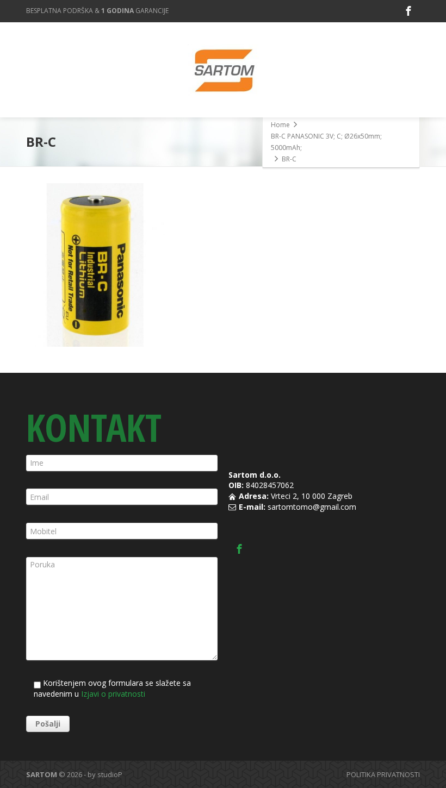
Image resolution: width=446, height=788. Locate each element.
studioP (109, 774)
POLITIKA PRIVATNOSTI (383, 774)
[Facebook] (408, 11)
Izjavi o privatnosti (113, 694)
